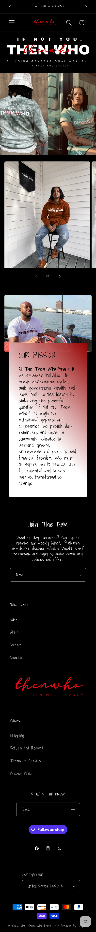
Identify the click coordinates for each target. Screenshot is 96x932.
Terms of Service (25, 760)
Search (16, 657)
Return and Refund (26, 748)
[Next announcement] (86, 6)
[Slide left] (36, 276)
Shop (14, 632)
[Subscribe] (79, 575)
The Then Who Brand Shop (39, 925)
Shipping (17, 735)
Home (14, 619)
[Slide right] (59, 276)
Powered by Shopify (74, 925)
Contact (16, 644)
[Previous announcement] (9, 6)
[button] (11, 22)
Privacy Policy (21, 773)
